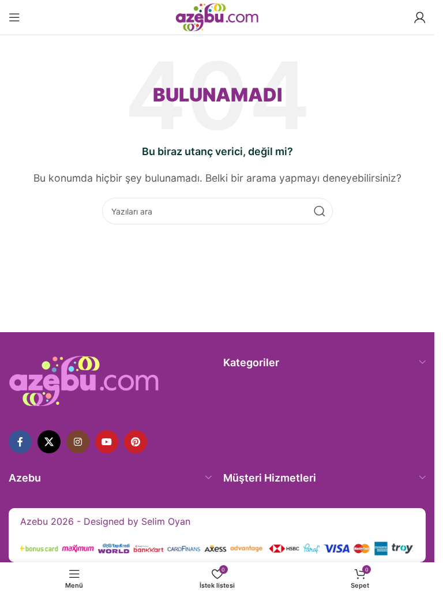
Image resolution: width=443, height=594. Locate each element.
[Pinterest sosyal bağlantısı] (135, 441)
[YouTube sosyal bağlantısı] (106, 441)
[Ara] (319, 211)
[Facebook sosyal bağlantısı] (20, 441)
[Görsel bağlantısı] (84, 380)
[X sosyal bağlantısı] (49, 441)
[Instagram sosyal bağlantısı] (77, 441)
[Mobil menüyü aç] (14, 17)
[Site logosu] (217, 16)
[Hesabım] (419, 17)
